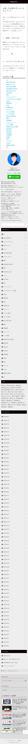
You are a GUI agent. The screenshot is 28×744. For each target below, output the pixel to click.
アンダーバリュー (20, 389)
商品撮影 (9, 120)
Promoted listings (6, 387)
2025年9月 (14, 446)
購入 (7, 94)
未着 (4, 400)
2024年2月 (14, 514)
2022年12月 (14, 559)
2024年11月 (14, 480)
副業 (23, 396)
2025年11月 (14, 439)
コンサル (11, 391)
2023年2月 (14, 552)
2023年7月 (14, 533)
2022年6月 (14, 582)
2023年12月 (14, 521)
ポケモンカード (14, 256)
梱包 (7, 118)
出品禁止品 (9, 107)
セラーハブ (9, 122)
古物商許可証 (5, 398)
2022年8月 (14, 574)
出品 (7, 105)
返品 (24, 404)
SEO (19, 387)
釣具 (14, 268)
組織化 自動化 (10, 145)
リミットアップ (11, 97)
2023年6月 (14, 536)
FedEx (8, 137)
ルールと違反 (10, 111)
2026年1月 (14, 431)
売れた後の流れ (11, 116)
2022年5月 (14, 585)
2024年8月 (14, 491)
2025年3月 (14, 469)
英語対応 (9, 103)
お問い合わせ (6, 655)
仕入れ (8, 143)
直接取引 (15, 402)
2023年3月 (14, 548)
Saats (13, 387)
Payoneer (9, 92)
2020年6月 (14, 645)
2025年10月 (14, 443)
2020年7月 (14, 642)
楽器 (14, 260)
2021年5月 (14, 627)
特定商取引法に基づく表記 (10, 662)
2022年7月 (14, 578)
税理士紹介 (21, 402)
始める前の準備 (11, 86)
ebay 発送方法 (10, 82)
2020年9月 (14, 634)
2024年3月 (14, 510)
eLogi (8, 101)
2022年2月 (14, 597)
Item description (11, 385)
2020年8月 (14, 638)
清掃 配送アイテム (6, 402)
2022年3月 (14, 593)
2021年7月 (14, 619)
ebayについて (10, 84)
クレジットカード (14, 241)
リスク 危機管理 (16, 396)
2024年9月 (14, 488)
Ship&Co (9, 133)
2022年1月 (14, 600)
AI (7, 80)
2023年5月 (14, 540)
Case (4, 385)
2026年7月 (14, 420)
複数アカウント (12, 404)
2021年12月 (14, 604)
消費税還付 (17, 400)
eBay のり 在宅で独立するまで (11, 659)
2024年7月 (14, 495)
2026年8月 (14, 416)
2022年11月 (14, 563)
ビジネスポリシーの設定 (13, 99)
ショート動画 (19, 391)
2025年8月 (14, 450)
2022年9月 (14, 570)
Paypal (19, 385)
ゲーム (14, 275)
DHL (7, 139)
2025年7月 (14, 454)
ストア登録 (9, 124)
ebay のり (14, 2)
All (7, 147)
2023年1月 (14, 555)
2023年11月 (14, 525)
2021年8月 (14, 615)
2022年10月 (14, 567)
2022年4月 (14, 589)
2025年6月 (14, 458)
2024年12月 (14, 476)
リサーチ (9, 141)
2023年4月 (14, 544)
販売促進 (9, 129)
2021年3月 (14, 630)
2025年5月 (14, 461)
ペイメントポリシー (7, 396)
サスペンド (9, 109)
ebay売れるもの (11, 90)
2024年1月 (14, 518)
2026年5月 (14, 424)
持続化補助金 (20, 398)
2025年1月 (14, 473)
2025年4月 (14, 465)
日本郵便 (9, 135)
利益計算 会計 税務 (12, 126)
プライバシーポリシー (9, 666)
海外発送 (10, 400)
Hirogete (9, 131)
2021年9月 (14, 612)
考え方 (4, 404)
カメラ (14, 249)
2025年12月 (14, 435)
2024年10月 (14, 484)
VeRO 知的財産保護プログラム (8, 389)
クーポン (5, 391)
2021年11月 (14, 608)
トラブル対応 (10, 114)
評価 (19, 404)
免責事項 (19, 740)
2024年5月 (14, 503)
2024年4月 (14, 506)
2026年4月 (14, 428)
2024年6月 (14, 499)
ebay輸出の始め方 (11, 88)
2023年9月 (14, 529)
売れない (13, 398)
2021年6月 (14, 623)
